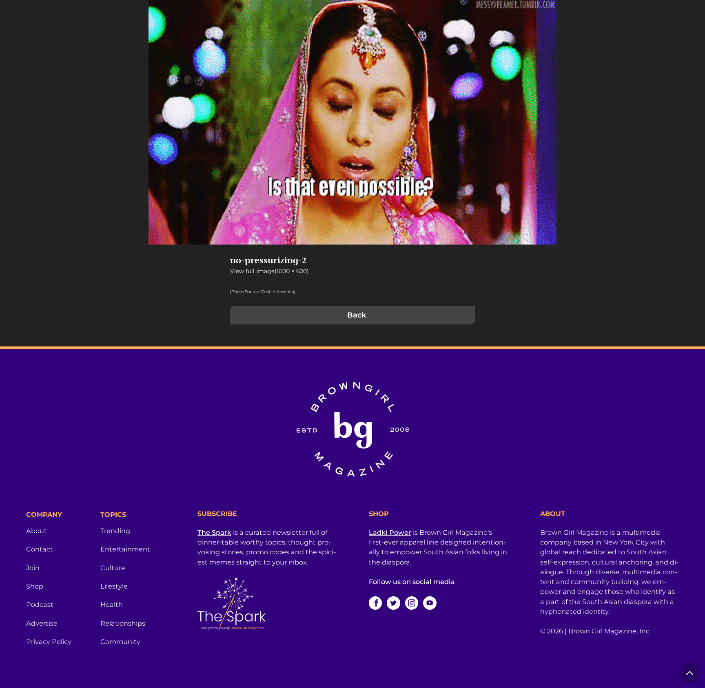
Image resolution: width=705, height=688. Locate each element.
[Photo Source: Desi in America (262, 291)
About (36, 531)
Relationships (122, 623)
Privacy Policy (48, 641)
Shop (34, 586)
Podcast (39, 604)
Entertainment (125, 549)
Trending (115, 531)
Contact (39, 549)
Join (33, 568)
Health (111, 604)
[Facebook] (375, 602)
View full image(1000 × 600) (269, 271)
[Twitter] (393, 602)
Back (356, 315)
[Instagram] (411, 602)
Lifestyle (114, 586)
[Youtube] (429, 602)
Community (120, 641)
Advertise (42, 623)
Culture (112, 568)
